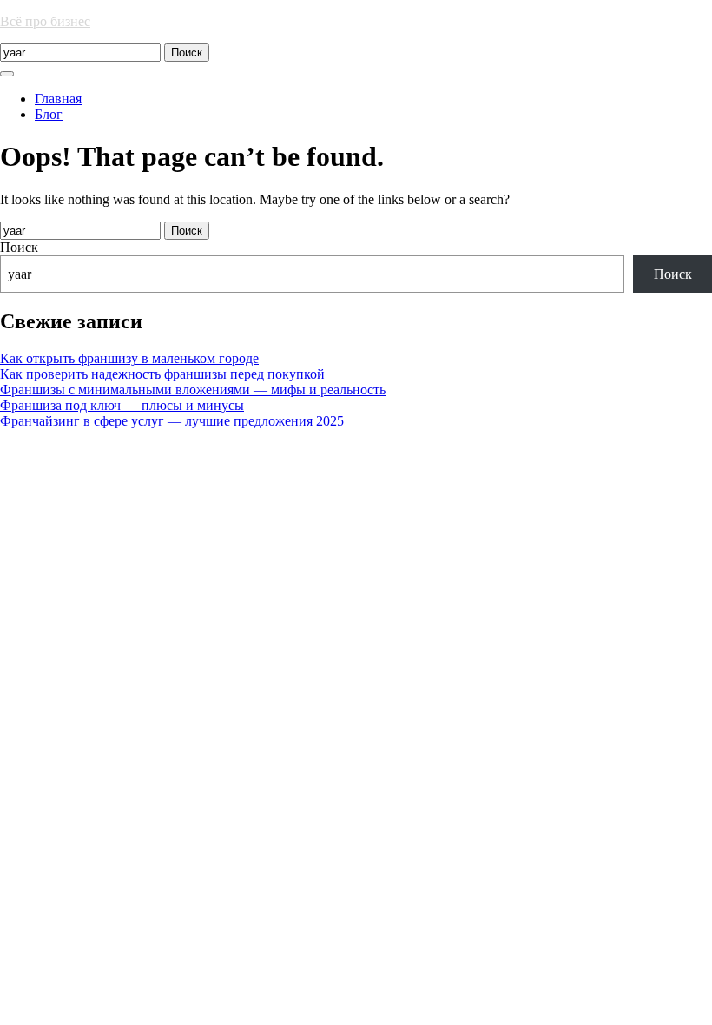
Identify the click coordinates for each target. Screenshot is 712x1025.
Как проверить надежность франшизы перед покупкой (162, 374)
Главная (58, 98)
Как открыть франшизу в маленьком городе (129, 358)
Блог (49, 114)
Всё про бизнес (45, 21)
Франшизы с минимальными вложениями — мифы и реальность (193, 389)
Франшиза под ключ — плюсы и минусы (122, 405)
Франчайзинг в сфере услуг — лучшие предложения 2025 (172, 420)
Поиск (19, 247)
